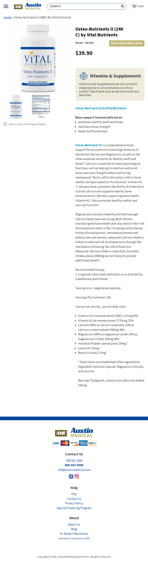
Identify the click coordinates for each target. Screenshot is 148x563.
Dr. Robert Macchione (74, 536)
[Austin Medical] (28, 6)
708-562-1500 (74, 461)
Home (8, 17)
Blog (74, 529)
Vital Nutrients (127, 43)
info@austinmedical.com (74, 470)
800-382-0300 (74, 465)
